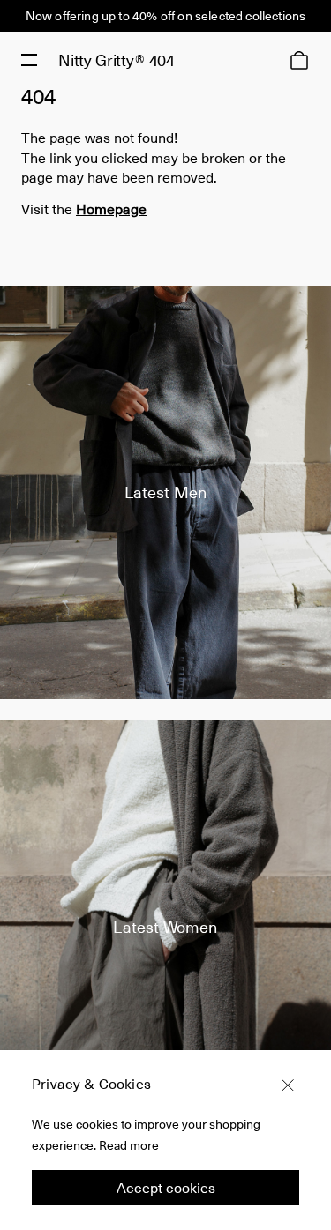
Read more (129, 1145)
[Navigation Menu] (29, 60)
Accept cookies (166, 1187)
